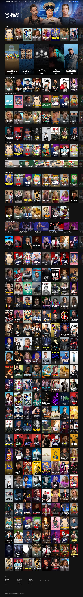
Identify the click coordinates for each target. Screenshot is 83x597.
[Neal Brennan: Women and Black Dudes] (27, 481)
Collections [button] (25, 1)
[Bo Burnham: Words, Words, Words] (36, 302)
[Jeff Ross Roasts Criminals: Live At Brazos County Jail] (46, 412)
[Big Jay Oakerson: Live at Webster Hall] (18, 302)
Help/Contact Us (30, 580)
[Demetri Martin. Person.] (74, 357)
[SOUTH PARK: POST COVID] (74, 509)
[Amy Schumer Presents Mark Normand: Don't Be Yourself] (64, 275)
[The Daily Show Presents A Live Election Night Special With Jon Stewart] (27, 357)
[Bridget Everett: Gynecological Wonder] (46, 302)
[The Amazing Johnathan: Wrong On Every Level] (55, 275)
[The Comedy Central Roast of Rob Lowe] (18, 343)
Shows (5, 581)
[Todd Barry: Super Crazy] (27, 550)
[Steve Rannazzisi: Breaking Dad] (74, 523)
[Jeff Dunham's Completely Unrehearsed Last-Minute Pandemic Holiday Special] (9, 412)
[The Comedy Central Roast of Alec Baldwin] (9, 330)
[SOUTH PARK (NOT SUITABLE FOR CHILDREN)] (27, 523)
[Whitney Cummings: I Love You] (55, 564)
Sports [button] (35, 1)
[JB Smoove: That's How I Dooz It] (46, 399)
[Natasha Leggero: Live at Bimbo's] (74, 468)
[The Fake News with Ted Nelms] (36, 385)
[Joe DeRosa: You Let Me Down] (27, 426)
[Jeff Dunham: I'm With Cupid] (74, 399)
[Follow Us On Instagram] (48, 580)
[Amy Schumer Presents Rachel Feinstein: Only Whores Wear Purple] (74, 275)
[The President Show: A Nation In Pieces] (64, 495)
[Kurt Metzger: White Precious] (36, 454)
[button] (9, 34)
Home (12, 1)
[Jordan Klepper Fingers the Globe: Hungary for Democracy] (18, 440)
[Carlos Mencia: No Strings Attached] (27, 316)
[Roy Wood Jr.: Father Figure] (27, 509)
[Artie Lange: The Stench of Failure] (55, 288)
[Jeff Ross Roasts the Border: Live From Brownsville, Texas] (55, 412)
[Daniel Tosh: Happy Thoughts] (46, 357)
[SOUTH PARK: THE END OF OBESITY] (36, 523)
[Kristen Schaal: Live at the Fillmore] (9, 454)
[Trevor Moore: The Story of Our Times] (64, 550)
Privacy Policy (18, 582)
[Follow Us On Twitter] (43, 580)
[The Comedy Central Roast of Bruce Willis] (27, 330)
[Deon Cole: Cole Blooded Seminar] (27, 371)
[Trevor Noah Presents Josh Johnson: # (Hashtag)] (74, 550)
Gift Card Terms (19, 581)
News (39, 1)
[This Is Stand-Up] (9, 550)
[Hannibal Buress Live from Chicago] (74, 385)
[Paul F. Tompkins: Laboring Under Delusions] (36, 495)
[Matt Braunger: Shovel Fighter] (27, 468)
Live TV (31, 1)
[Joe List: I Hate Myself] (36, 426)
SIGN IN (70, 1)
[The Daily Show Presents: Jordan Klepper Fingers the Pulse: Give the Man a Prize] (64, 536)
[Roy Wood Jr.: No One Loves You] (46, 509)
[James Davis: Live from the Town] (55, 399)
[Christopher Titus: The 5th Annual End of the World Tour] (64, 316)
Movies (5, 582)
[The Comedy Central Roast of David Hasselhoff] (46, 330)
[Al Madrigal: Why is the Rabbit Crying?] (36, 275)
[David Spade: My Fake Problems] (64, 357)
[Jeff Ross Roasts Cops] (36, 412)
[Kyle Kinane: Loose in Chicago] (55, 454)
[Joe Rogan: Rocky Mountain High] (46, 426)
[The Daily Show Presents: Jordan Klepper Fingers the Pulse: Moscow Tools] (46, 440)
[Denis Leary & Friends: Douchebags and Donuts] (18, 371)
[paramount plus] (7, 1)
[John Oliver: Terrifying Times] (74, 426)
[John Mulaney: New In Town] (55, 426)
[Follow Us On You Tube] (45, 580)
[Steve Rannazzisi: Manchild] (9, 536)
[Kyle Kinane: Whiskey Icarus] (64, 454)
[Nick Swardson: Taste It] (46, 481)
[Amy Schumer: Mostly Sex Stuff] (18, 288)
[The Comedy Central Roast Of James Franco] (64, 330)
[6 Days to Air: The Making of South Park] (9, 275)
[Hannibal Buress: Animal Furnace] (64, 385)
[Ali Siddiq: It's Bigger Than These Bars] (46, 275)
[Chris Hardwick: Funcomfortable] (55, 316)
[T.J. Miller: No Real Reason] (27, 536)
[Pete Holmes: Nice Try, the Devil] (55, 495)
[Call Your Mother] (74, 302)
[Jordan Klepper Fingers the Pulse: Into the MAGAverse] (36, 440)
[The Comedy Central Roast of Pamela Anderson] (9, 343)
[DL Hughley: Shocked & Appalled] (9, 357)
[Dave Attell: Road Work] (55, 357)
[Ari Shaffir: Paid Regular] (46, 288)
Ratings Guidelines (30, 582)
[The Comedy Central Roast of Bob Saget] (18, 330)
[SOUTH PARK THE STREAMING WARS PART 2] (9, 523)
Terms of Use (18, 580)
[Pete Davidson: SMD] (46, 495)
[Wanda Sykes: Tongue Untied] (46, 564)
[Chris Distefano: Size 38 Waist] (46, 316)
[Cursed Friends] (74, 343)
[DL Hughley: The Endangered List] (18, 357)
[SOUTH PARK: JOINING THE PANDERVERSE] (18, 523)
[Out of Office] (9, 495)
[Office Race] (74, 481)
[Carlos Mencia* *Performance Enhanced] (9, 316)
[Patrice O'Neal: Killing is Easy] (27, 495)
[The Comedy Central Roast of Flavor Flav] (55, 330)
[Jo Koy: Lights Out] (18, 426)
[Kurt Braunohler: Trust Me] (27, 454)
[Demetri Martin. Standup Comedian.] (9, 371)
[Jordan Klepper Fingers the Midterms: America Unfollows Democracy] (27, 440)
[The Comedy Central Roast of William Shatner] (27, 343)
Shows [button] (15, 1)
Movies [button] (20, 1)
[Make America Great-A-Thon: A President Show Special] (9, 468)
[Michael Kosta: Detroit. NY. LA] (36, 468)
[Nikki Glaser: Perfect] (55, 481)
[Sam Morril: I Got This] (46, 523)
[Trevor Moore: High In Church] (55, 550)
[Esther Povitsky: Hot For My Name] (9, 385)
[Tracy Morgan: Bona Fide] (46, 550)
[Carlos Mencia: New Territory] (18, 316)
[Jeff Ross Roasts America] (27, 412)
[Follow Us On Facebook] (40, 580)
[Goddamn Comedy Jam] (46, 385)
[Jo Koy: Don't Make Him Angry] (9, 426)
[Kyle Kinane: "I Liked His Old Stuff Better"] (46, 454)
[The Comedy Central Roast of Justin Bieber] (74, 330)
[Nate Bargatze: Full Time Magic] (9, 481)
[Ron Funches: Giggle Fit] (18, 509)
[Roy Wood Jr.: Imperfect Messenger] (36, 509)
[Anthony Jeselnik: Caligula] (36, 288)
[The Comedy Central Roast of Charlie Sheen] (36, 330)
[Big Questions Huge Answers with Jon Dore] (27, 302)
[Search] (41, 1)
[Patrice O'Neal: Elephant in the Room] (18, 495)
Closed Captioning (30, 581)
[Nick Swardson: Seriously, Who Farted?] (36, 481)
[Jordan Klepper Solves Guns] (9, 440)
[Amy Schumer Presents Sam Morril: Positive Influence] (9, 288)
